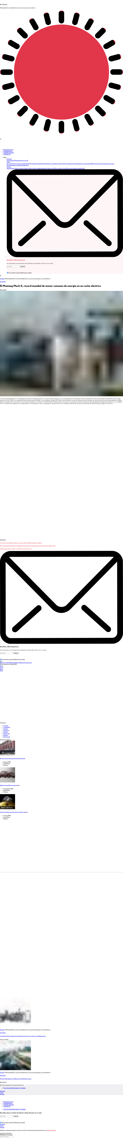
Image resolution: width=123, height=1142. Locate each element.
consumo (27, 662)
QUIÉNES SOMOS (8, 1105)
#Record (22, 662)
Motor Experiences (8, 1101)
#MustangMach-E (14, 662)
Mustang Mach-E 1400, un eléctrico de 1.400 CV (16, 549)
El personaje (6, 733)
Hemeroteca (6, 737)
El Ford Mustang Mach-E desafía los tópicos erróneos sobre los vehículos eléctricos (27, 546)
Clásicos (5, 732)
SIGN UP (23, 266)
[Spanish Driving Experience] (2, 3)
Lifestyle (5, 729)
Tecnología (3, 281)
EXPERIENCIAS (7, 1103)
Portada (2, 278)
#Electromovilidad (5, 662)
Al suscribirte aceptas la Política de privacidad (20, 273)
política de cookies (51, 1130)
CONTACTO (7, 1106)
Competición (6, 727)
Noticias (5, 735)
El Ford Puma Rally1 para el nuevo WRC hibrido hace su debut (21, 543)
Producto (5, 725)
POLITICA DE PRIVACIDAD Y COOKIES (14, 1088)
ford (31, 662)
